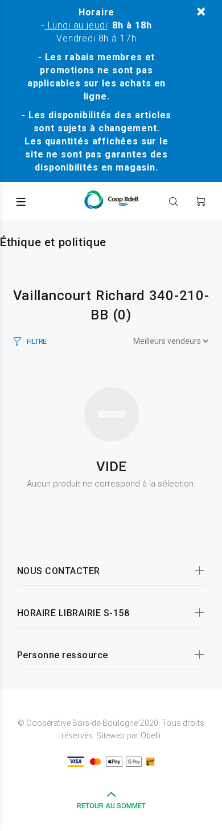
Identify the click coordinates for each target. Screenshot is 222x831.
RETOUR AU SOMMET (111, 806)
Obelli (151, 735)
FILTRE (37, 341)
